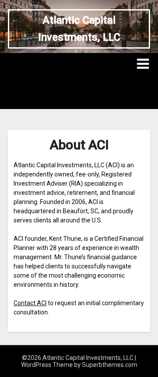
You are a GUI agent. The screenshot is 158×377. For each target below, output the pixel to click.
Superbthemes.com (109, 364)
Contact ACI (30, 303)
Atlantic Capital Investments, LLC (79, 28)
